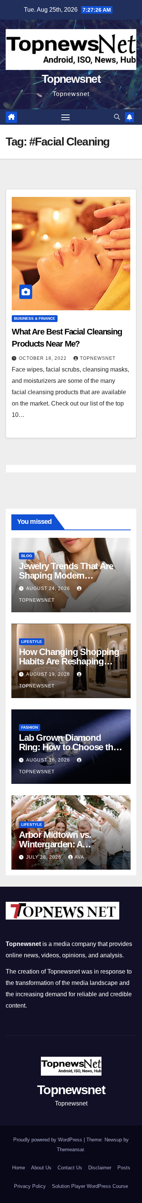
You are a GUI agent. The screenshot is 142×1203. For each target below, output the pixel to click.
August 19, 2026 (49, 674)
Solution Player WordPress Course (90, 1186)
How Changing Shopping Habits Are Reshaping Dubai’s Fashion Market (69, 661)
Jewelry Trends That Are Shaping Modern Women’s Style (66, 575)
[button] (117, 117)
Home (18, 1167)
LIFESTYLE (31, 641)
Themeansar (70, 1149)
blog (26, 556)
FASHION (29, 727)
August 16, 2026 (49, 760)
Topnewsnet (71, 79)
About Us (41, 1167)
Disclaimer (99, 1167)
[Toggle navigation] (65, 117)
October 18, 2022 (43, 358)
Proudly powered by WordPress (48, 1140)
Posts (123, 1167)
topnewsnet (97, 358)
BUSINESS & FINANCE (34, 318)
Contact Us (70, 1167)
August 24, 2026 (49, 588)
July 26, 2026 (44, 857)
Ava (79, 857)
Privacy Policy (30, 1186)
